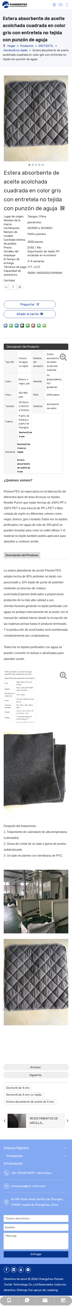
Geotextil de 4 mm (18, 1088)
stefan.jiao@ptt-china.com (28, 1186)
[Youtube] (21, 1270)
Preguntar (27, 304)
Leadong (52, 1290)
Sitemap (22, 1290)
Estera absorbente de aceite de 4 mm (30, 1101)
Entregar (36, 1254)
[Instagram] (28, 1270)
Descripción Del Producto (23, 346)
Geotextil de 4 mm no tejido (24, 1094)
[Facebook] (6, 1270)
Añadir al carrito (28, 314)
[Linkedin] (13, 1270)
